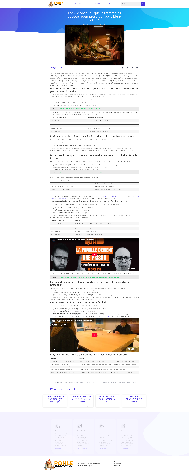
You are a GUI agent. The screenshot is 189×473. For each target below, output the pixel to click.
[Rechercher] (143, 4)
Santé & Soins (98, 3)
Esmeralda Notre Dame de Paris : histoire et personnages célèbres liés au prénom (81, 399)
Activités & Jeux (110, 3)
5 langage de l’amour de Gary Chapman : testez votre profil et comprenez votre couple (55, 399)
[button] (122, 68)
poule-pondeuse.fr (105, 316)
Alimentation (87, 3)
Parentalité (78, 3)
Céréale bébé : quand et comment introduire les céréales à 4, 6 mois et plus (107, 399)
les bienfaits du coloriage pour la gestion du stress (110, 196)
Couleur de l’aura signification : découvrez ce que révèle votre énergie (134, 399)
